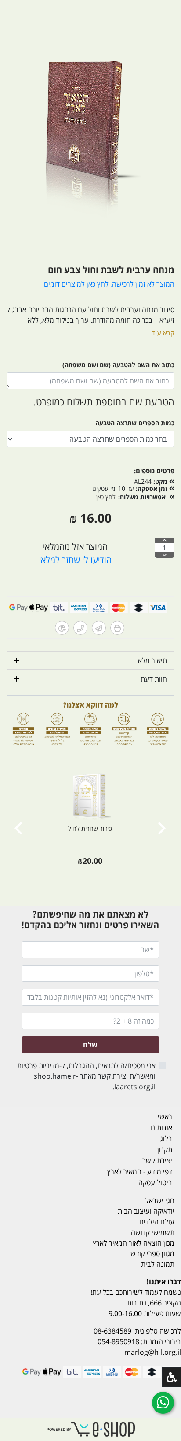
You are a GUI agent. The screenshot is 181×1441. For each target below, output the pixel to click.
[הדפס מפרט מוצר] (117, 628)
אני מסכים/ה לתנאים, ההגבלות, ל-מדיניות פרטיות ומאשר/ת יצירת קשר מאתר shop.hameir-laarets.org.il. (86, 1076)
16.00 (96, 517)
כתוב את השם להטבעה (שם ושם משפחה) (118, 365)
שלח (90, 1045)
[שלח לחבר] (99, 628)
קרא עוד (163, 333)
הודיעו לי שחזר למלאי (75, 560)
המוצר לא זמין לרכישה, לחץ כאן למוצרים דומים (109, 284)
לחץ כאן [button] (106, 497)
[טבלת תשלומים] (62, 628)
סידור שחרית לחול (90, 828)
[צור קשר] (80, 628)
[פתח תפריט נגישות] (172, 1377)
